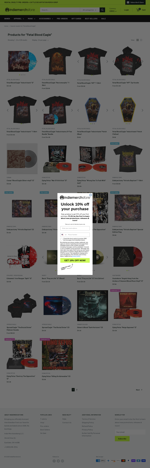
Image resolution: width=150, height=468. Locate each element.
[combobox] (63, 235)
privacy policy (76, 256)
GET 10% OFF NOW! (75, 260)
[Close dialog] (90, 195)
